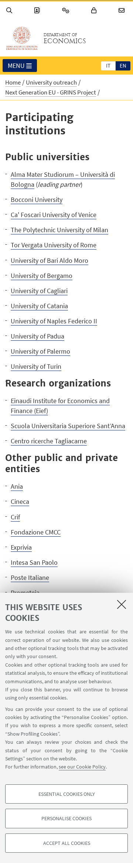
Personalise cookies (66, 818)
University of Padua (37, 336)
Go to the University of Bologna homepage (21, 38)
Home (13, 82)
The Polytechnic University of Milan (59, 230)
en (123, 65)
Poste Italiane (30, 577)
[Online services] (67, 10)
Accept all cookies (66, 843)
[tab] (108, 65)
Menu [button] (16, 65)
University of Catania (39, 306)
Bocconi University (36, 199)
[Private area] (95, 10)
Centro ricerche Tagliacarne (49, 441)
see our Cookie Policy (82, 766)
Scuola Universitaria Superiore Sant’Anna (68, 426)
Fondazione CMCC (36, 532)
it (108, 65)
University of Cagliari (39, 290)
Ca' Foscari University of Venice (53, 214)
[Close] (121, 604)
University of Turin (36, 366)
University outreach (51, 82)
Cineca (20, 501)
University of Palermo (40, 351)
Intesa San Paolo (34, 562)
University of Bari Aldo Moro (49, 260)
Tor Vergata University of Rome (53, 245)
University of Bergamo (41, 275)
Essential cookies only (66, 794)
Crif (15, 517)
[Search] (10, 10)
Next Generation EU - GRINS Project (50, 92)
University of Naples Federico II (54, 321)
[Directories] (38, 10)
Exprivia (21, 547)
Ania (17, 486)
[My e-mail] (122, 10)
